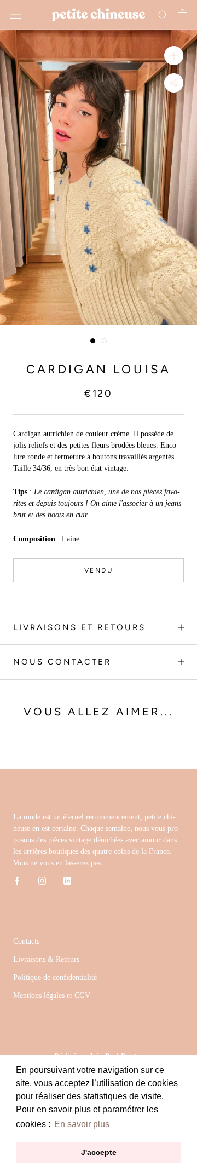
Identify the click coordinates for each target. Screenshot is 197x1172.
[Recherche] (163, 14)
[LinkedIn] (67, 880)
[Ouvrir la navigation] (15, 15)
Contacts (26, 941)
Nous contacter (62, 662)
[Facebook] (17, 880)
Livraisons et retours (79, 627)
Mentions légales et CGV (51, 995)
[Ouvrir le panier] (182, 14)
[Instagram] (42, 880)
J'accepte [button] (99, 1152)
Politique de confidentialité (55, 977)
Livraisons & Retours (46, 959)
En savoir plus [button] (81, 1124)
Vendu (98, 570)
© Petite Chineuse (98, 1042)
